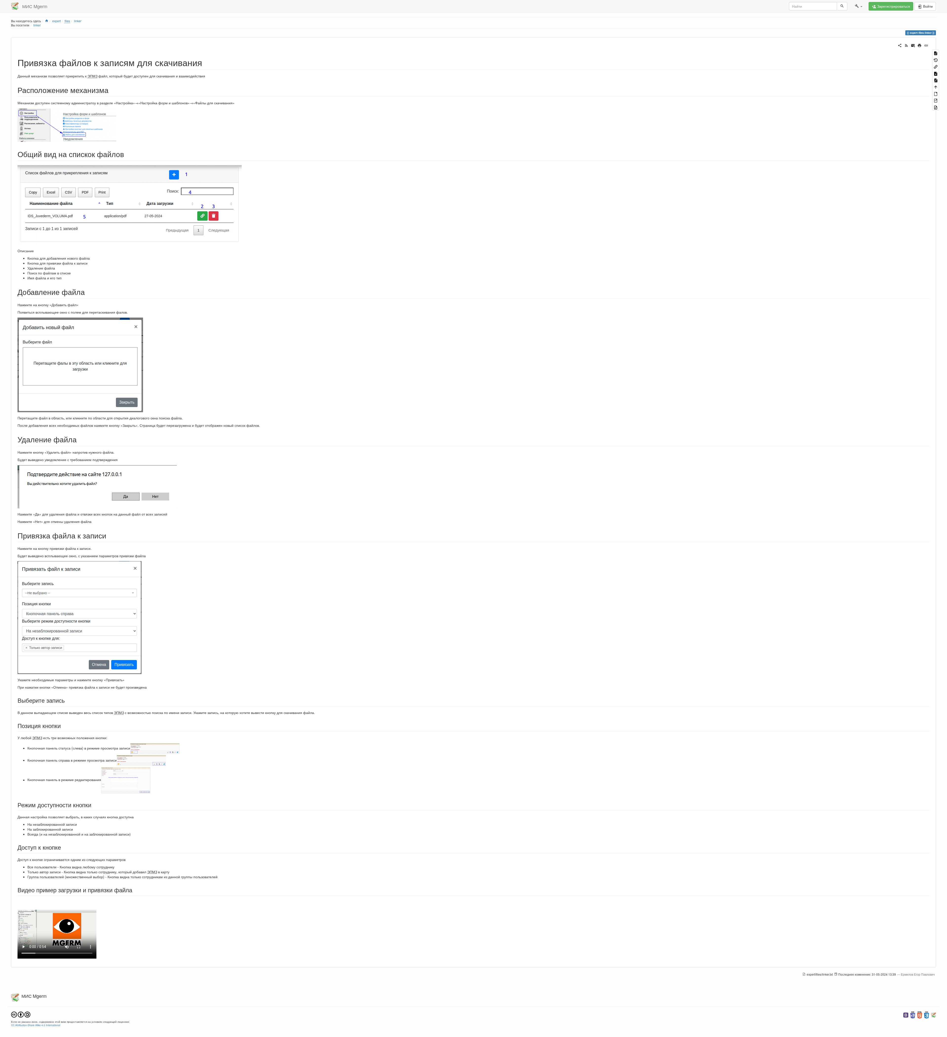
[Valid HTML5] (919, 1014)
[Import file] (935, 107)
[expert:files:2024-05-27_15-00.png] (80, 617)
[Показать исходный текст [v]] (935, 53)
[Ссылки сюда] (935, 66)
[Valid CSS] (926, 1014)
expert (56, 21)
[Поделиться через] (900, 44)
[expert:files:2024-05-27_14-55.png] (80, 364)
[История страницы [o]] (935, 59)
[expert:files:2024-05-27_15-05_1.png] (155, 748)
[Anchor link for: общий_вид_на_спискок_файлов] (127, 154)
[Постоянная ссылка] (926, 44)
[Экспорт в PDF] (935, 80)
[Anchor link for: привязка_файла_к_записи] (110, 535)
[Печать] (919, 44)
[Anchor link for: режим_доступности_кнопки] (94, 805)
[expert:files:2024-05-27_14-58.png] (97, 486)
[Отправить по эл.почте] (913, 44)
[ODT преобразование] (935, 93)
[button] (858, 6)
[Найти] (842, 6)
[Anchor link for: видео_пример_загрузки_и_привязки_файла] (135, 890)
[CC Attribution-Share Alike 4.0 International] (20, 1014)
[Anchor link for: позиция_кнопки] (64, 725)
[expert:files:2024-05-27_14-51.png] (67, 124)
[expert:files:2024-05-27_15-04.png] (125, 779)
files (67, 21)
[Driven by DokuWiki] (933, 1014)
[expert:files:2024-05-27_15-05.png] (141, 760)
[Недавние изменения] (906, 44)
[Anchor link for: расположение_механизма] (112, 89)
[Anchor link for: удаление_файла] (80, 439)
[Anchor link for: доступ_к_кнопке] (64, 847)
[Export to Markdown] (935, 73)
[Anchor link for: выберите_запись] (68, 700)
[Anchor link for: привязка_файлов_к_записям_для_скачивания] (206, 62)
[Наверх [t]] (935, 87)
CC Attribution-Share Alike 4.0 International (35, 1025)
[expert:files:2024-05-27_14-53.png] (130, 204)
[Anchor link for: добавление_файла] (88, 291)
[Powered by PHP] (912, 1014)
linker (77, 21)
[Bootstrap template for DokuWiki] (905, 1014)
